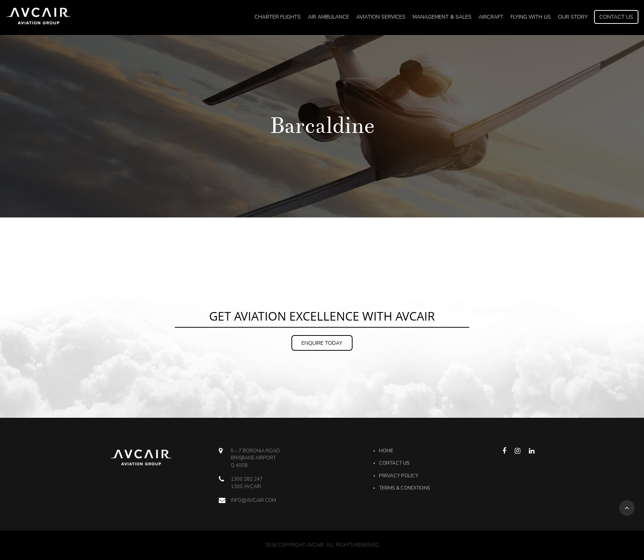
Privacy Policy (398, 475)
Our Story (573, 16)
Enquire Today (322, 343)
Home (386, 451)
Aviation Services (380, 16)
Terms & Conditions (404, 488)
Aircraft (491, 16)
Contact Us (616, 16)
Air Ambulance (328, 16)
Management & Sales (442, 16)
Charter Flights (278, 16)
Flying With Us (531, 16)
